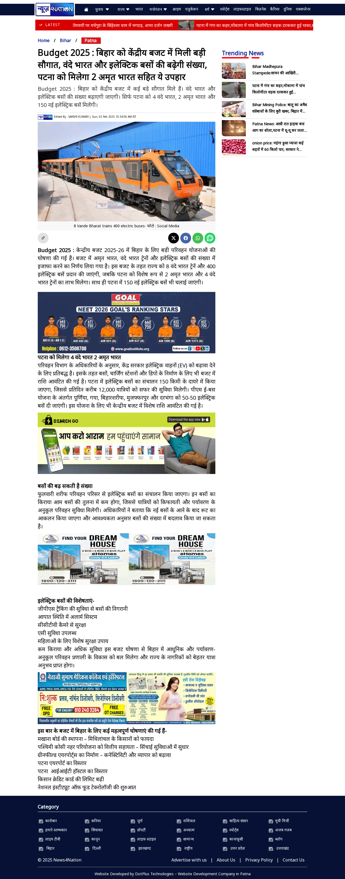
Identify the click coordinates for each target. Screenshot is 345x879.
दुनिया (288, 9)
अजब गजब (282, 829)
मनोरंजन (156, 9)
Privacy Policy (259, 860)
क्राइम (177, 9)
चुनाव (100, 9)
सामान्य (187, 839)
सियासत (96, 829)
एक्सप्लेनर (303, 9)
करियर (95, 820)
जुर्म (139, 820)
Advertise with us (189, 860)
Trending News (243, 53)
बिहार (48, 848)
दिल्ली (95, 848)
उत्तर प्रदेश (236, 848)
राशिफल (188, 820)
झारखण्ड (143, 848)
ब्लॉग (277, 839)
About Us (226, 860)
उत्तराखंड (281, 848)
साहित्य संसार (237, 820)
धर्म (208, 9)
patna (90, 40)
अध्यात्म (188, 829)
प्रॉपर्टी (140, 829)
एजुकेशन (191, 9)
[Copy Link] (43, 238)
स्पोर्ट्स (224, 9)
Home (44, 40)
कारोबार (50, 820)
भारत (139, 9)
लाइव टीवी (51, 839)
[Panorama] (126, 559)
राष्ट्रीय (186, 848)
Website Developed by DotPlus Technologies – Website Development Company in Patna (173, 873)
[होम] (54, 9)
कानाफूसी (235, 839)
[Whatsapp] (197, 238)
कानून (94, 839)
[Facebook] (185, 238)
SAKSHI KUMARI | (79, 116)
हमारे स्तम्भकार (55, 829)
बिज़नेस (260, 9)
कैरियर (275, 9)
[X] (173, 238)
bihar (65, 40)
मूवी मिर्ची (281, 820)
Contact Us (294, 860)
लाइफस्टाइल (242, 9)
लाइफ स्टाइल (145, 839)
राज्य (122, 9)
